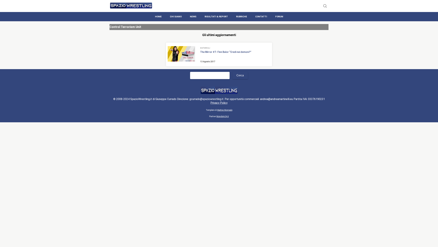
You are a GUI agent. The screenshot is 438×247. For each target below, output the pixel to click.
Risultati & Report (216, 16)
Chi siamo (176, 16)
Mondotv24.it (222, 116)
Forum (279, 16)
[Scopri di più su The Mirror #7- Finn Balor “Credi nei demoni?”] (181, 54)
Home (158, 16)
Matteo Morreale (224, 110)
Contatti (261, 16)
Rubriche (241, 16)
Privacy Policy (219, 102)
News (193, 16)
